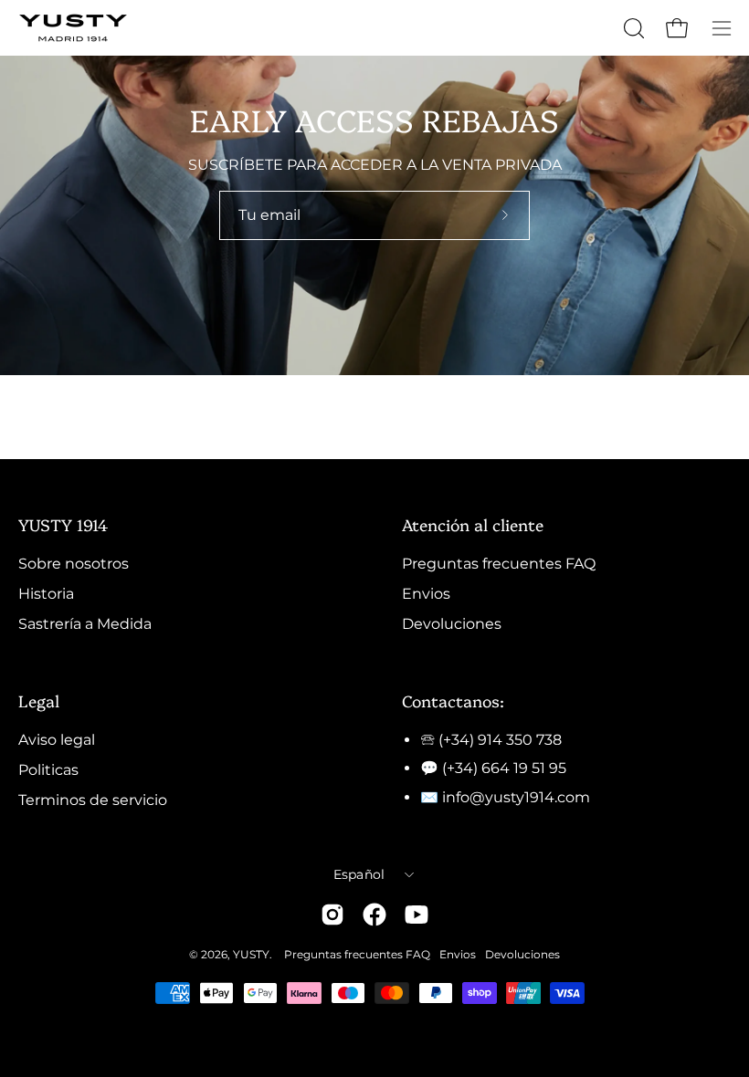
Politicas (48, 770)
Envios (426, 593)
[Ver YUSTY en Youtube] (416, 914)
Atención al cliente (472, 524)
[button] (632, 28)
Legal (38, 700)
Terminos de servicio (92, 800)
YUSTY (251, 954)
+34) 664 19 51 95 (506, 768)
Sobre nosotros (73, 563)
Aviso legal (56, 739)
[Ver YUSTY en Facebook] (374, 914)
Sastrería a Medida (85, 624)
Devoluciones (451, 624)
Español (359, 874)
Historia (46, 593)
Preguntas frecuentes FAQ (499, 563)
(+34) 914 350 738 (500, 739)
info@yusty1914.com (516, 797)
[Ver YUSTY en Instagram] (332, 914)
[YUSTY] (73, 28)
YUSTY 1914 (63, 524)
